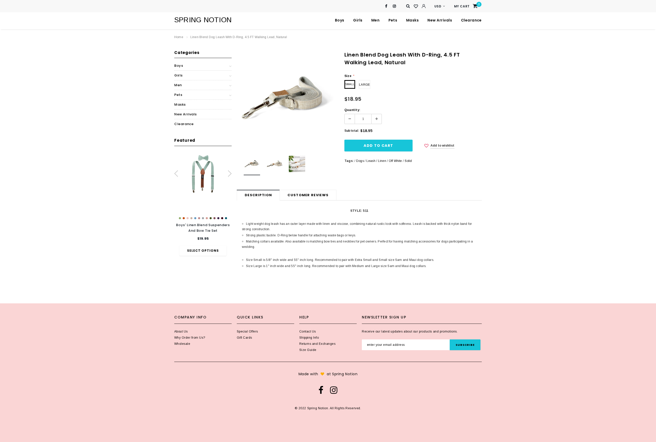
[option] (203, 204)
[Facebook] (386, 6)
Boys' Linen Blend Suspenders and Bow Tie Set (203, 228)
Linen (382, 161)
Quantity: (352, 110)
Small (349, 84)
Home (178, 37)
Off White (395, 161)
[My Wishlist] (416, 6)
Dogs (360, 161)
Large (364, 84)
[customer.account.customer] (423, 6)
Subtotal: (351, 130)
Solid (408, 161)
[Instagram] (394, 6)
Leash (370, 161)
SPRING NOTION (203, 20)
